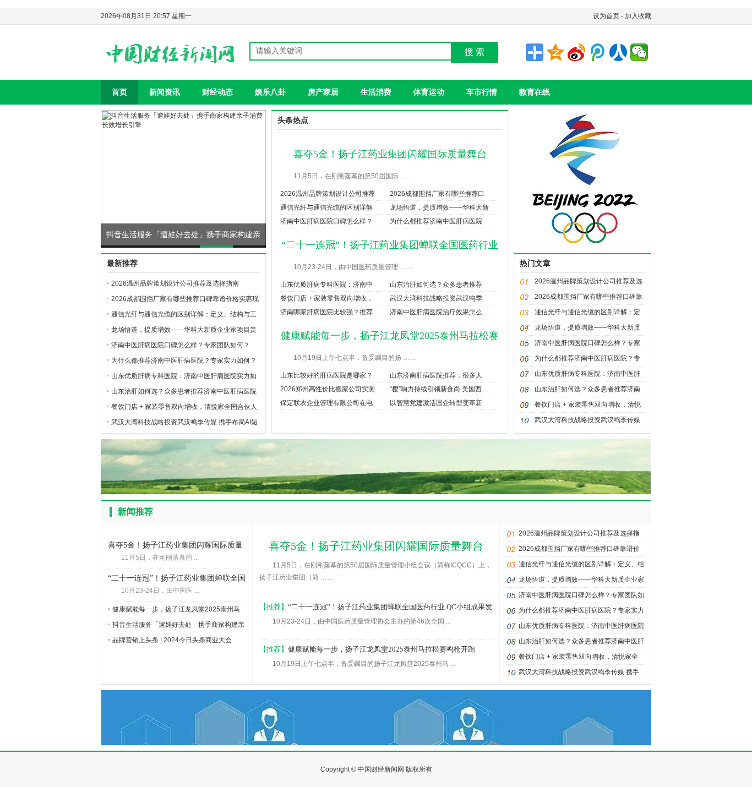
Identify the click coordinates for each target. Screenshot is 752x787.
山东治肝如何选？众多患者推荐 (436, 284)
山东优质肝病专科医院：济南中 (326, 284)
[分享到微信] (639, 52)
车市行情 (481, 92)
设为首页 (606, 16)
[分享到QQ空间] (555, 52)
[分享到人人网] (618, 52)
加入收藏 (638, 16)
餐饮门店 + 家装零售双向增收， (326, 298)
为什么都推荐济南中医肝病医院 (436, 221)
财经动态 (217, 92)
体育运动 (428, 92)
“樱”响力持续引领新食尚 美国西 (436, 389)
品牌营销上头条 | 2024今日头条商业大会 (172, 640)
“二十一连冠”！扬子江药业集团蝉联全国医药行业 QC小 (177, 579)
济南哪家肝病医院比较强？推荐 (326, 312)
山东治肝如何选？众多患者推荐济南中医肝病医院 (184, 391)
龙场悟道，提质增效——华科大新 (439, 207)
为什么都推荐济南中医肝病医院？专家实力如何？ (184, 360)
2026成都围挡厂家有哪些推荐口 (437, 194)
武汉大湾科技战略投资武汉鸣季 (436, 298)
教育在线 (534, 92)
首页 (119, 92)
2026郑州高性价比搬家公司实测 (327, 389)
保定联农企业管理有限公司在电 (326, 403)
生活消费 (376, 92)
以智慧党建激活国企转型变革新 (436, 403)
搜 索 (474, 52)
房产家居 (323, 92)
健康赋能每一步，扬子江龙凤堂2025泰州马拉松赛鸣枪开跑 (381, 649)
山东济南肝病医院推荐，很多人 (436, 375)
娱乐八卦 (270, 92)
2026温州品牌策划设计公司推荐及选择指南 (175, 283)
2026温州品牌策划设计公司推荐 (327, 194)
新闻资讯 (164, 92)
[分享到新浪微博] (576, 52)
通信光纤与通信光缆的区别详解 (326, 207)
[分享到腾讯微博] (597, 52)
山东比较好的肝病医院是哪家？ (326, 375)
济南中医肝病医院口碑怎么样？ (326, 221)
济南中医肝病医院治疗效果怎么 (436, 312)
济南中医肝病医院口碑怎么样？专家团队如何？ (180, 345)
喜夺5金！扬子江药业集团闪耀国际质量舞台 (390, 154)
